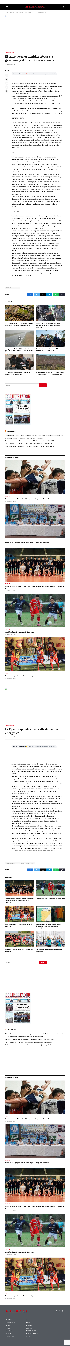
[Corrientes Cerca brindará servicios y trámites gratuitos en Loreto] (19, 362)
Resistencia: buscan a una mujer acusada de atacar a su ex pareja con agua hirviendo (29, 446)
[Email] (6, 83)
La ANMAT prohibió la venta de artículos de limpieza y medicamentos (24, 438)
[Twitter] (6, 79)
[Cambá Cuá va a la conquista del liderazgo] (35, 610)
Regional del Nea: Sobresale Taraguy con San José (19, 950)
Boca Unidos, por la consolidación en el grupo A (21, 676)
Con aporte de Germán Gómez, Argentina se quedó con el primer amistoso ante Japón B (34, 587)
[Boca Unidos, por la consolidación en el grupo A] (35, 654)
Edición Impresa (9, 52)
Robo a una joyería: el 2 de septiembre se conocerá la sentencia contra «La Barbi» (28, 443)
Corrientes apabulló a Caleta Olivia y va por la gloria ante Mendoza (28, 499)
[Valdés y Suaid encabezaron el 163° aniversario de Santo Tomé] (50, 338)
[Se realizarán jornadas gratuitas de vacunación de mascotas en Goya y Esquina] (50, 313)
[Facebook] (6, 75)
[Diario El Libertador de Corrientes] (35, 7)
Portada (7, 12)
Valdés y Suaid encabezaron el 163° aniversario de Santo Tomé (48, 350)
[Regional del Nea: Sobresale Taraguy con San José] (19, 939)
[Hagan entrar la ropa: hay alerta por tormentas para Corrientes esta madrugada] (50, 914)
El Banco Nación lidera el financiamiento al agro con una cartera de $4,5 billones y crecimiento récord (34, 435)
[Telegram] (6, 87)
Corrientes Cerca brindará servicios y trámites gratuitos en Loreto (18, 373)
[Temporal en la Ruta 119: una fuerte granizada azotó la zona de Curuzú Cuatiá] (19, 338)
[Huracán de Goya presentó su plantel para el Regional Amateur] (35, 521)
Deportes (7, 496)
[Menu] (7, 7)
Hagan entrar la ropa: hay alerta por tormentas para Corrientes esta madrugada (48, 926)
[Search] (63, 7)
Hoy (18, 287)
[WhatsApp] (6, 91)
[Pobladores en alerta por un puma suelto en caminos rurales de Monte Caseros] (50, 362)
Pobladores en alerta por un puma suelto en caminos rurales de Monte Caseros (50, 373)
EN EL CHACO (11, 431)
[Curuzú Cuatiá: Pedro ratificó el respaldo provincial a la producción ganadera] (19, 313)
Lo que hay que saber (27, 863)
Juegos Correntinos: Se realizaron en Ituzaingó (49, 950)
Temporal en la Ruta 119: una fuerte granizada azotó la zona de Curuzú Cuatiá (19, 350)
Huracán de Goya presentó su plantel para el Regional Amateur (27, 543)
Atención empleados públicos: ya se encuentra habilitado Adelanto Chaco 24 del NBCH (29, 440)
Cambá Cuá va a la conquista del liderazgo (19, 632)
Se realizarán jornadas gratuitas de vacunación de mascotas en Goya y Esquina (48, 325)
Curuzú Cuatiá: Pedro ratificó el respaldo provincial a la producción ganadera (19, 324)
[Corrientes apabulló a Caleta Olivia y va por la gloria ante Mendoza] (35, 477)
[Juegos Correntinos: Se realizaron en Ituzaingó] (50, 939)
